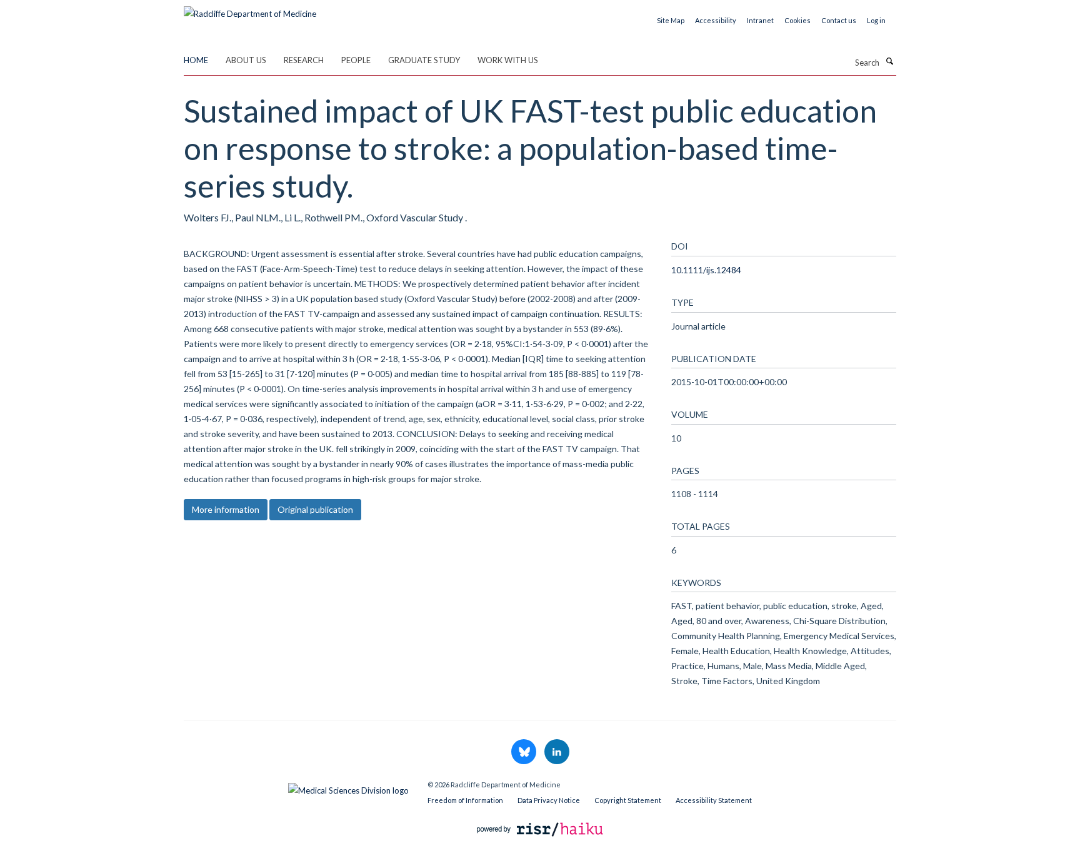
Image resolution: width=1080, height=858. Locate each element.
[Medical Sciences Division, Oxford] (296, 787)
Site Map (670, 20)
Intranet (760, 20)
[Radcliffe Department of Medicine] (250, 9)
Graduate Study (424, 60)
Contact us (838, 20)
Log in (876, 20)
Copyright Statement (627, 800)
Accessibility (715, 20)
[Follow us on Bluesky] (524, 752)
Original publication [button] (315, 509)
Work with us (508, 60)
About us (246, 60)
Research (304, 60)
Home (196, 60)
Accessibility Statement (714, 800)
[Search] (889, 61)
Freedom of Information (465, 800)
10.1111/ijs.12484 (706, 270)
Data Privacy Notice (549, 800)
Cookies (797, 20)
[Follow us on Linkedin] (556, 752)
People (356, 60)
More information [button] (225, 509)
